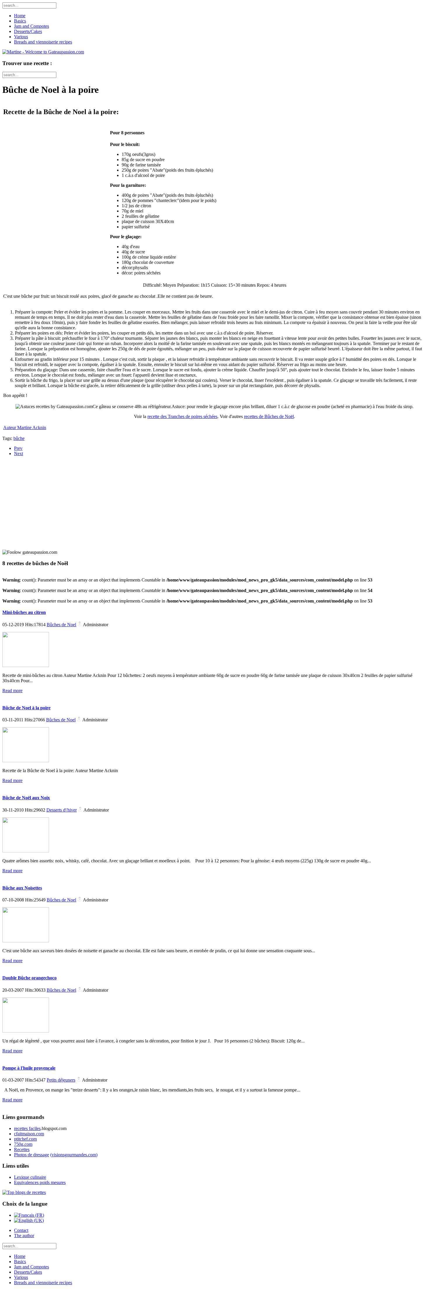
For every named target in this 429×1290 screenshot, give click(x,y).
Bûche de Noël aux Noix (26, 797)
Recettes (21, 1149)
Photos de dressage (31, 1154)
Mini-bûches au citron (24, 612)
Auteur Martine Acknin (24, 427)
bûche (19, 438)
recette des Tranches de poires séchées (182, 416)
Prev (18, 448)
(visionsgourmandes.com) (73, 1154)
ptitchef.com (25, 1138)
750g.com (23, 1144)
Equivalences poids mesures (40, 1182)
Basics (20, 20)
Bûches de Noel (61, 624)
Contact (21, 1230)
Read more (12, 690)
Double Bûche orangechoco (29, 977)
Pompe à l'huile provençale (28, 1068)
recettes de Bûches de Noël (269, 416)
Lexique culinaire (30, 1177)
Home (19, 15)
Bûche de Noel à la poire (26, 707)
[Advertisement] (38, 497)
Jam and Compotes (31, 26)
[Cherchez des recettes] (24, 1192)
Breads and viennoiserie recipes (43, 41)
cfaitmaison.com (29, 1133)
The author (24, 1235)
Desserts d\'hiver (61, 809)
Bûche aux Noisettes (22, 887)
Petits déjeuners (61, 1079)
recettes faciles (27, 1128)
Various (21, 36)
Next (18, 453)
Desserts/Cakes (28, 31)
